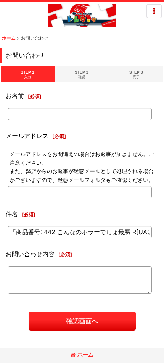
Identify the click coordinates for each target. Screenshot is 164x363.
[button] (154, 11)
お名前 (15, 96)
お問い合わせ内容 (30, 254)
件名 (12, 214)
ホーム (85, 354)
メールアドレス (27, 136)
